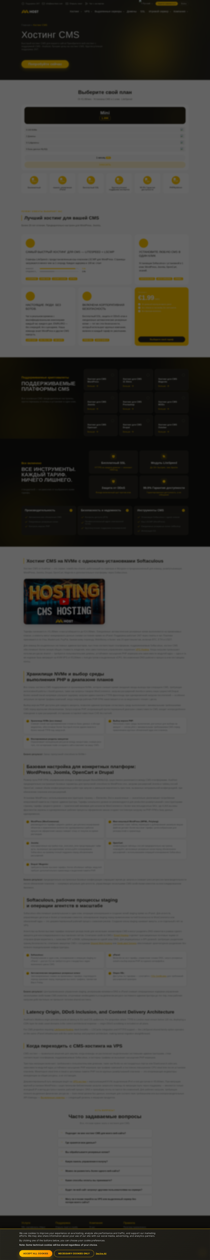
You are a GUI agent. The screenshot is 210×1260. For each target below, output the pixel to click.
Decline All (101, 1253)
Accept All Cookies (35, 1253)
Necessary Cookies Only (74, 1253)
